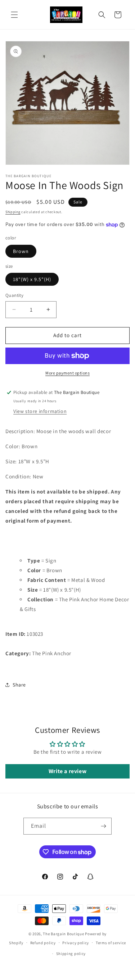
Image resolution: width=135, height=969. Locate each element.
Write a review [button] (67, 771)
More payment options (67, 373)
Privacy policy (75, 942)
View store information (40, 411)
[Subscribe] (103, 826)
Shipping (13, 212)
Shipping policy (71, 953)
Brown (21, 251)
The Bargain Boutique (64, 933)
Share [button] (19, 684)
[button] (14, 15)
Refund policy (43, 942)
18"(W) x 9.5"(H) (32, 279)
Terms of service (111, 942)
